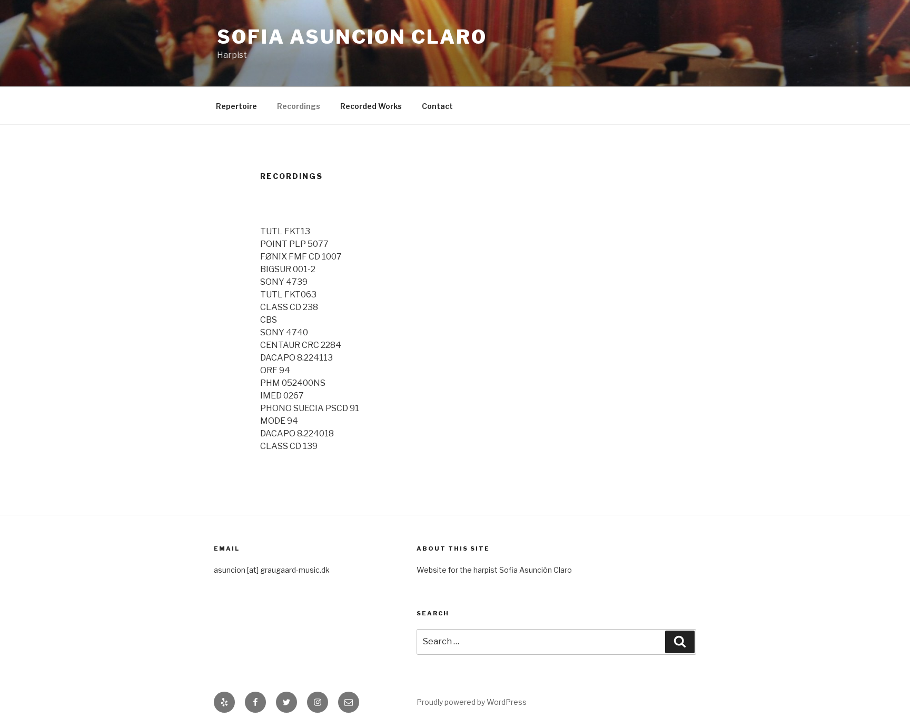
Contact (437, 106)
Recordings (298, 106)
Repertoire (236, 106)
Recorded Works (371, 106)
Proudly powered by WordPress (472, 701)
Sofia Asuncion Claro (352, 36)
